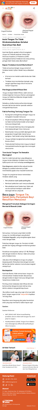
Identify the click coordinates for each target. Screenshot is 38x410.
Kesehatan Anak (19, 34)
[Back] (3, 8)
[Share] (34, 8)
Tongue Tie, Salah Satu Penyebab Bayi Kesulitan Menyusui (18, 197)
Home (4, 34)
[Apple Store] (31, 384)
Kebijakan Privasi (31, 406)
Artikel (10, 34)
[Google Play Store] (31, 380)
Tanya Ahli (24, 294)
